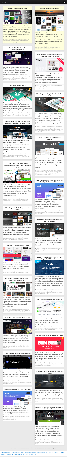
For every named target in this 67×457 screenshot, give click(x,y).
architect (15, 237)
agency (14, 77)
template (56, 250)
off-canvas (54, 441)
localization (5, 272)
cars (9, 155)
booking (22, 345)
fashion (36, 86)
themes (27, 346)
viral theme (48, 365)
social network (59, 292)
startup (39, 213)
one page (50, 328)
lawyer (27, 380)
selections (55, 130)
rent (17, 156)
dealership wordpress (18, 155)
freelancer (26, 77)
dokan (13, 200)
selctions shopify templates (47, 130)
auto (14, 153)
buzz (48, 362)
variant (42, 213)
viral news (44, 365)
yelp (8, 347)
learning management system (24, 310)
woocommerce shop (39, 174)
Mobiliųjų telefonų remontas (8, 452)
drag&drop (50, 291)
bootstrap (17, 39)
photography (5, 79)
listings (7, 346)
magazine (9, 40)
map (12, 346)
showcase (14, 79)
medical (19, 238)
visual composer (9, 383)
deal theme (25, 199)
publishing (58, 441)
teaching (20, 311)
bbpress (46, 289)
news (46, 441)
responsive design (47, 292)
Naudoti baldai (20, 452)
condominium (19, 237)
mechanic (15, 238)
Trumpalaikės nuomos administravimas (35, 452)
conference (25, 237)
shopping (42, 88)
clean (24, 39)
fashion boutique (10, 114)
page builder (18, 78)
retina (9, 42)
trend (62, 250)
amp (46, 439)
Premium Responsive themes (27, 448)
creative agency (53, 170)
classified (12, 155)
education (61, 211)
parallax (19, 115)
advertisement (17, 345)
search (24, 346)
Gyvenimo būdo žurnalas (29, 454)
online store (54, 86)
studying (16, 311)
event (36, 212)
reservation (20, 346)
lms (7, 311)
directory (29, 345)
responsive (5, 42)
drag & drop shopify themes (49, 128)
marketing (48, 212)
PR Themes (5, 2)
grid (29, 77)
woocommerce (49, 88)
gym (25, 380)
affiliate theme (22, 198)
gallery (36, 250)
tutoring (24, 311)
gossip (58, 362)
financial (5, 238)
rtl (45, 442)
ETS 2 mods (48, 452)
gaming (40, 399)
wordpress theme (17, 42)
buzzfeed (51, 362)
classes (19, 309)
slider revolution (54, 442)
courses (4, 310)
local (10, 346)
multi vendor (22, 200)
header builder (41, 86)
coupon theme (20, 199)
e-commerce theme (56, 291)
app (45, 211)
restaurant (26, 382)
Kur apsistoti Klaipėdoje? (58, 452)
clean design (59, 289)
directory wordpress (7, 200)
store (45, 88)
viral (49, 364)
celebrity (55, 362)
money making (17, 200)
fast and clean (50, 439)
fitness (8, 238)
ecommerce (59, 85)
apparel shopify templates (18, 112)
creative (5, 40)
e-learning (9, 310)
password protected (41, 172)
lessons (4, 311)
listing (10, 156)
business (20, 39)
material (5, 382)
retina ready (53, 292)
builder (20, 416)
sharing (40, 364)
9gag (46, 362)
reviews (42, 442)
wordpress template (47, 174)
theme (59, 250)
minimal (13, 40)
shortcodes (48, 442)
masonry (10, 78)
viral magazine (38, 365)
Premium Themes (8, 39)
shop (13, 42)
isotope (27, 271)
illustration (5, 78)
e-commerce (54, 85)
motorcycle (14, 156)
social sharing (44, 364)
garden (11, 238)
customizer (45, 291)
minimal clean (57, 171)
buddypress (10, 199)
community (15, 199)
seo (11, 42)
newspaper (49, 441)
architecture (47, 170)
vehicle (20, 156)
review (16, 202)
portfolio (26, 40)
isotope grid (47, 171)
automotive (17, 153)
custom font (59, 170)
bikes (21, 153)
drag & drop (41, 128)
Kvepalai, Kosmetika (17, 454)
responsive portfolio (55, 172)
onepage (26, 238)
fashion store (25, 114)
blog (13, 39)
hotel (4, 346)
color (20, 77)
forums (16, 310)
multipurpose (52, 212)
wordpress (37, 251)
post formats (41, 292)
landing (39, 212)
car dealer (24, 153)
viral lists (61, 364)
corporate (27, 39)
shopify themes (24, 115)
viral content (56, 364)
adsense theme (16, 198)
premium (47, 250)
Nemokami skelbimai (6, 454)
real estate (11, 239)
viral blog (52, 364)
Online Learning (11, 311)
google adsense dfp (56, 439)
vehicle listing (24, 156)
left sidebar (51, 171)
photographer (23, 78)
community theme (39, 291)
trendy (4, 383)
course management (25, 309)
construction (56, 398)
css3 (25, 271)
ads (13, 345)
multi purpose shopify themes (12, 115)
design (22, 77)
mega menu (52, 129)
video (60, 172)
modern (16, 40)
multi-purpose (21, 40)
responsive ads (38, 442)
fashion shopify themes (18, 114)
